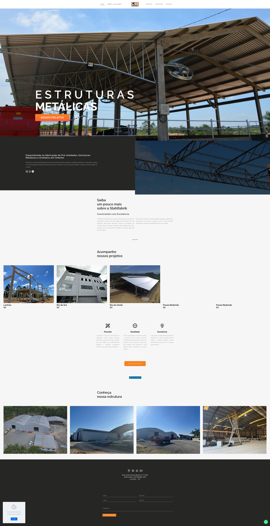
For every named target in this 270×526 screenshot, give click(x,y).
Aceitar (14, 519)
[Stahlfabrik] (135, 4)
